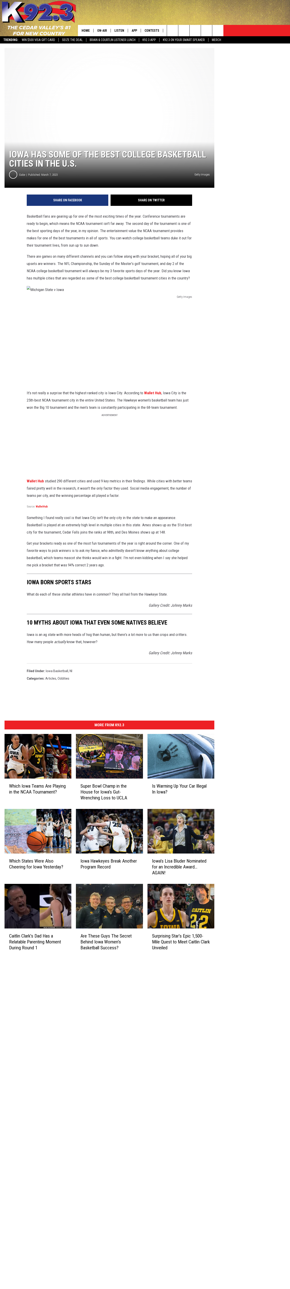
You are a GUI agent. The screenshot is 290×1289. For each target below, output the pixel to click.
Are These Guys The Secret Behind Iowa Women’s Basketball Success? (106, 941)
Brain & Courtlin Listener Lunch (112, 40)
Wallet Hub (152, 393)
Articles (50, 678)
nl (71, 671)
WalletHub (42, 506)
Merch (216, 40)
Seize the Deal (72, 40)
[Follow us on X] (206, 30)
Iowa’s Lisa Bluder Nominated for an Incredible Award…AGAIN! (179, 866)
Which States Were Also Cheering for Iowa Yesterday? (36, 864)
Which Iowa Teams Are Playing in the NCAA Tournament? (37, 789)
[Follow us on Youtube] (217, 30)
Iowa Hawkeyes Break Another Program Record (108, 864)
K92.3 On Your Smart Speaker (184, 40)
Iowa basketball (57, 671)
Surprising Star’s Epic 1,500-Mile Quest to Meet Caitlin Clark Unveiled (181, 941)
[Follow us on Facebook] (195, 30)
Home (86, 30)
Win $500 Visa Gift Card (38, 40)
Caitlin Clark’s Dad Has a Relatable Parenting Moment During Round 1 (35, 941)
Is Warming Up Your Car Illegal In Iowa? (179, 789)
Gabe (22, 174)
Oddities (63, 678)
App (134, 30)
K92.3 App (149, 40)
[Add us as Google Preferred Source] (183, 30)
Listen (119, 30)
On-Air (102, 30)
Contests (152, 30)
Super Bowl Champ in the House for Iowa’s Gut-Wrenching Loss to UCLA (103, 792)
